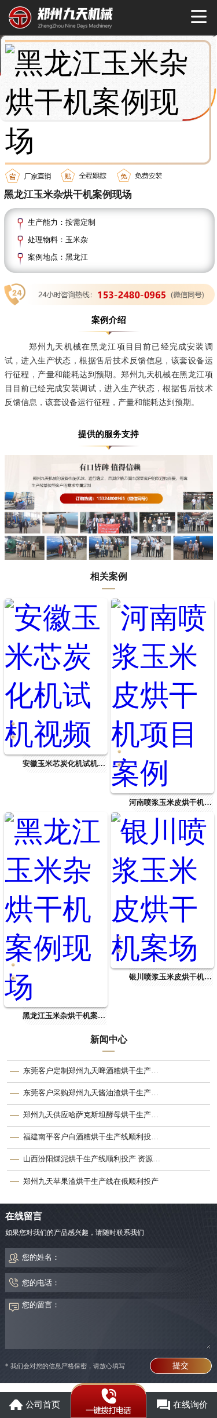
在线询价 (190, 1404)
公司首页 (42, 1404)
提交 (180, 1365)
